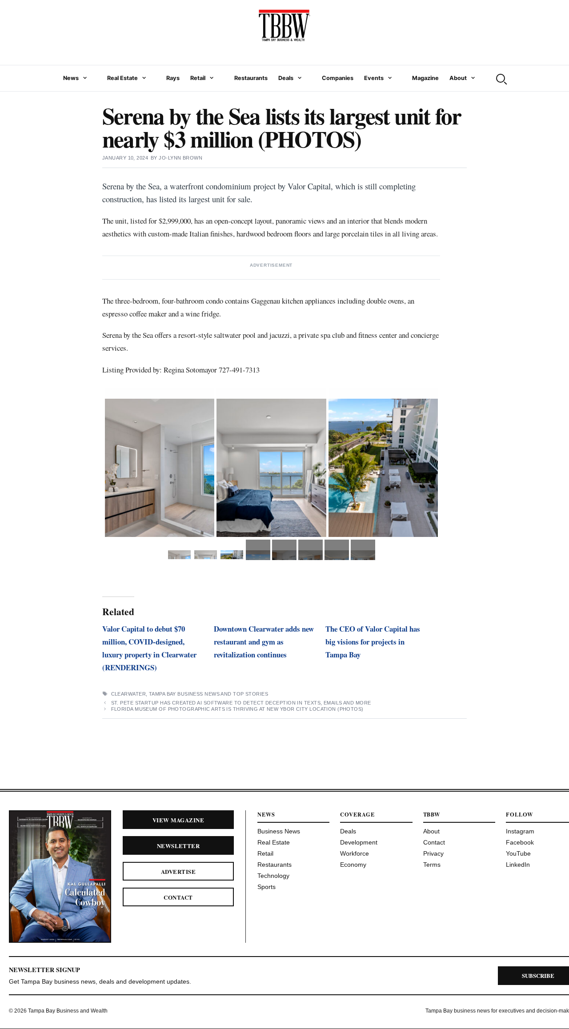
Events (374, 78)
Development (358, 842)
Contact (178, 897)
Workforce (354, 853)
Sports (266, 886)
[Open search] (500, 78)
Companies (337, 78)
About (458, 78)
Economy (353, 864)
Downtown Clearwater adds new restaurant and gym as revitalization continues (264, 641)
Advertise (178, 871)
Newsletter (178, 845)
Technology (273, 875)
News (71, 78)
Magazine (425, 78)
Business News (278, 831)
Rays (173, 78)
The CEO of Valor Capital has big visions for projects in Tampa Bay (372, 641)
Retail (197, 78)
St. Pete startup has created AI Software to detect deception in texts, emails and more (242, 702)
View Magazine (178, 820)
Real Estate (122, 78)
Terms (432, 864)
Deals (285, 78)
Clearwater (128, 694)
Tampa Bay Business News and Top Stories (208, 694)
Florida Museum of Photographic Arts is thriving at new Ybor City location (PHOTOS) (237, 709)
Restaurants (251, 78)
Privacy (433, 853)
